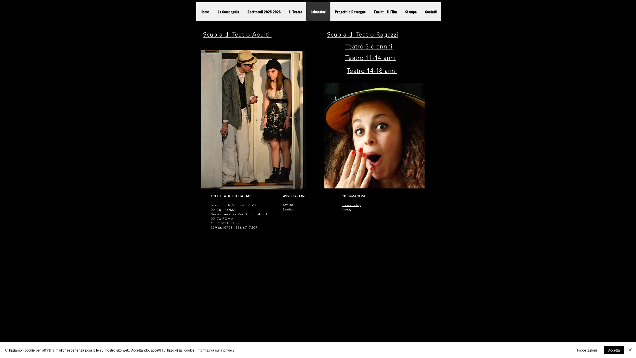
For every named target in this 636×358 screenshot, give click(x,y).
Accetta (614, 350)
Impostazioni (587, 350)
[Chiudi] (630, 350)
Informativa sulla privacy (216, 350)
